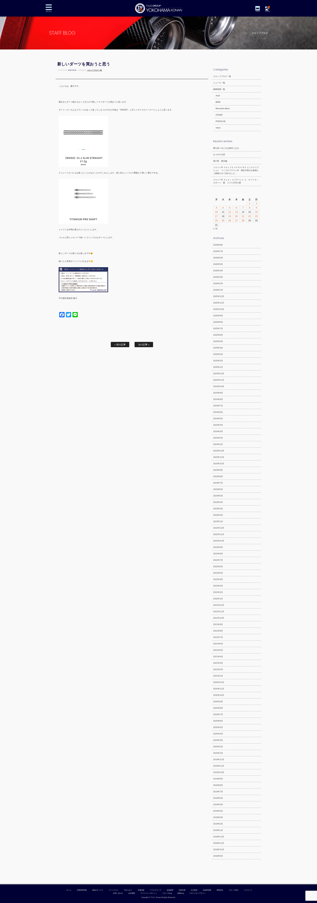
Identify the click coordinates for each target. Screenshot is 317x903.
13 (236, 212)
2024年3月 (218, 431)
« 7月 (215, 229)
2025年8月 (218, 322)
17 (216, 216)
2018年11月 (218, 843)
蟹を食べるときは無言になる (226, 148)
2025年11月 (218, 303)
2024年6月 (218, 412)
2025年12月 (218, 296)
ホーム (68, 890)
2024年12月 (218, 373)
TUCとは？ (128, 890)
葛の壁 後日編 (220, 161)
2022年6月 (218, 566)
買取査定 (220, 890)
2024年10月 (218, 386)
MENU (51, 8)
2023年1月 (218, 521)
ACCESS (267, 11)
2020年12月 (218, 682)
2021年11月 (218, 611)
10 (216, 212)
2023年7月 (218, 483)
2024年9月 (218, 393)
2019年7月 (218, 792)
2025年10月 (218, 309)
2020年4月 (218, 734)
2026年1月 (218, 290)
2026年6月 (218, 258)
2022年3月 (218, 586)
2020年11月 (218, 689)
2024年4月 (218, 425)
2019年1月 (218, 830)
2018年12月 (218, 837)
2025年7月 (218, 328)
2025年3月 (218, 354)
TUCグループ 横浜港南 (158, 8)
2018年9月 (218, 856)
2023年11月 (218, 457)
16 (256, 212)
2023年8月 (218, 476)
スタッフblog (167, 893)
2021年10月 (218, 618)
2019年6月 (218, 798)
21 (243, 216)
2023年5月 (218, 496)
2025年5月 (218, 341)
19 (229, 216)
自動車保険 (207, 890)
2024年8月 (218, 399)
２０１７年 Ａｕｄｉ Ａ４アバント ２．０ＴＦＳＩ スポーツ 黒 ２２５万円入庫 (235, 181)
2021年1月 (218, 676)
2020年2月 (218, 746)
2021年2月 (218, 669)
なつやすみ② (219, 154)
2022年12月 (218, 528)
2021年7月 (218, 637)
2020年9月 (218, 701)
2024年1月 (218, 444)
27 (236, 220)
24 (216, 220)
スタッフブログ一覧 (94, 70)
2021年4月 (218, 656)
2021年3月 (218, 663)
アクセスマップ (155, 890)
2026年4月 (218, 270)
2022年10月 (218, 541)
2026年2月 (218, 283)
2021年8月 (218, 631)
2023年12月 (218, 451)
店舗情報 (141, 890)
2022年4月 (218, 579)
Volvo (218, 128)
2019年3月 (218, 817)
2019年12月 (218, 759)
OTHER (219, 115)
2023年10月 (218, 463)
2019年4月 (218, 811)
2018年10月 (218, 849)
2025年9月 (218, 316)
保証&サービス (97, 890)
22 (249, 216)
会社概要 (131, 893)
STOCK (257, 11)
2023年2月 (218, 515)
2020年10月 (218, 695)
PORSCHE (221, 121)
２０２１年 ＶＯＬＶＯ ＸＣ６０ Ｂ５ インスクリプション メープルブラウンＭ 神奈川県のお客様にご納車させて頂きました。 (236, 170)
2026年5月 (218, 264)
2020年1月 (218, 753)
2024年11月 (218, 380)
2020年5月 (218, 727)
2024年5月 (218, 418)
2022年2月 (218, 592)
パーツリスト (114, 890)
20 (236, 216)
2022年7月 (218, 560)
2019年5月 (218, 804)
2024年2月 (218, 438)
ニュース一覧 (219, 83)
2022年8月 (218, 554)
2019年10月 (218, 772)
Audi (218, 96)
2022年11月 (218, 534)
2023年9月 (218, 470)
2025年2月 (218, 361)
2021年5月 (218, 650)
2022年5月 (218, 573)
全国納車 (170, 890)
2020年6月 (218, 721)
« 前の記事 (120, 344)
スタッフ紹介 (234, 890)
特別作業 (182, 890)
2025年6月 (218, 335)
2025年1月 (218, 367)
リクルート (248, 890)
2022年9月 (218, 547)
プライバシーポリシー (148, 893)
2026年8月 (218, 245)
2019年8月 (218, 785)
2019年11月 (218, 766)
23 (256, 216)
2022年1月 (218, 599)
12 (229, 212)
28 (243, 220)
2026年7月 (218, 251)
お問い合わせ (118, 893)
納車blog (180, 893)
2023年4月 (218, 502)
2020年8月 (218, 708)
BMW (218, 102)
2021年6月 (218, 644)
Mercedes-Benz (223, 108)
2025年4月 (218, 348)
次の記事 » (143, 344)
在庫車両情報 (82, 890)
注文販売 (194, 890)
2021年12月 (218, 605)
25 (223, 220)
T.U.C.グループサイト (198, 893)
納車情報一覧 (219, 89)
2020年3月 (218, 740)
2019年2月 (218, 824)
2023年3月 (218, 508)
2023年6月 (218, 489)
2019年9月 (218, 779)
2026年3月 (218, 277)
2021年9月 (218, 624)
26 (229, 220)
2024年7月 (218, 406)
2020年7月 (218, 714)
